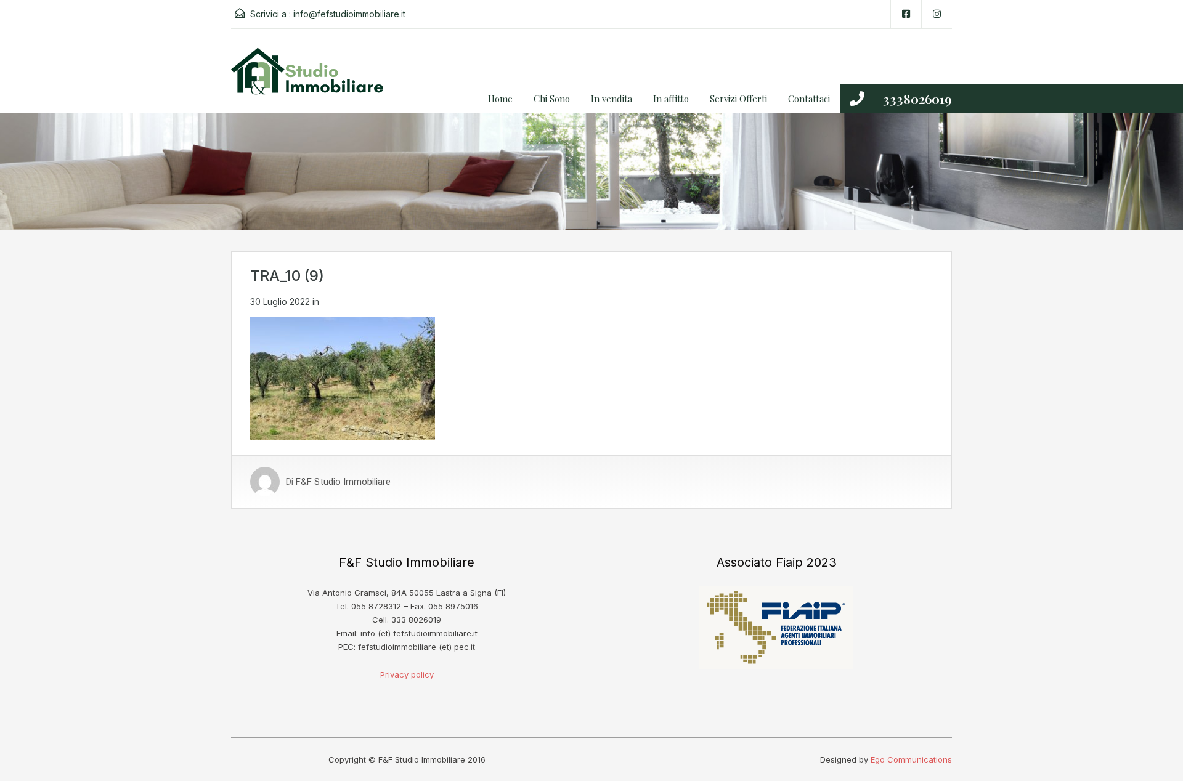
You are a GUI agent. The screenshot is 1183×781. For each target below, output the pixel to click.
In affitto (671, 98)
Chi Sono (552, 98)
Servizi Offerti (738, 98)
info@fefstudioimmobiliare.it (349, 14)
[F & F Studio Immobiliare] (311, 80)
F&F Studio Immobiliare (343, 481)
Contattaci (809, 98)
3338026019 (917, 98)
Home (500, 98)
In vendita (611, 98)
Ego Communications (911, 759)
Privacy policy (407, 674)
